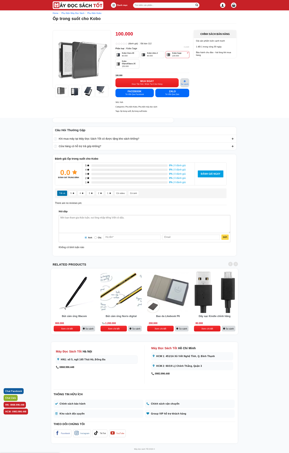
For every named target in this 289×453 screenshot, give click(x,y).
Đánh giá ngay (210, 174)
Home (55, 13)
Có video (120, 193)
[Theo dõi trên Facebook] (62, 433)
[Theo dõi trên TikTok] (100, 433)
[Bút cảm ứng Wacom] (74, 292)
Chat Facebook (13, 391)
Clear (186, 47)
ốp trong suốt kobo (139, 111)
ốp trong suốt (125, 111)
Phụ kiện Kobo (94, 13)
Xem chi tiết (67, 328)
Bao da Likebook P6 (168, 316)
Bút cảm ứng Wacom (74, 316)
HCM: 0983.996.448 (15, 411)
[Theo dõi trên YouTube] (117, 433)
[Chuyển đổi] (56, 139)
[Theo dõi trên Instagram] (82, 433)
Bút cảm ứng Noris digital (121, 316)
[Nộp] (196, 5)
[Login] (222, 5)
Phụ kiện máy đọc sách (72, 13)
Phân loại (119, 49)
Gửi (225, 237)
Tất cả (62, 193)
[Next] (103, 59)
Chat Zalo (10, 398)
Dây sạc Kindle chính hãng (214, 316)
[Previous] (60, 59)
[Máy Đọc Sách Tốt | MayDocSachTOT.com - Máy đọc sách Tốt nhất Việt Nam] (78, 5)
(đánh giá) (133, 43)
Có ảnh (133, 193)
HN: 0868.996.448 (14, 405)
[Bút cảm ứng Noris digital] (121, 292)
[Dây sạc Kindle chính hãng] (214, 292)
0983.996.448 (162, 373)
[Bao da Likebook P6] (168, 292)
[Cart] (233, 5)
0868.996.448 (66, 367)
